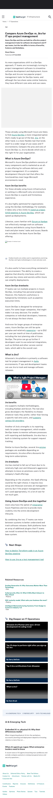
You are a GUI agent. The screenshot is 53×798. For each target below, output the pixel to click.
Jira (36, 138)
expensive (31, 330)
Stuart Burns (10, 52)
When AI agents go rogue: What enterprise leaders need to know (24, 748)
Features (12, 786)
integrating (37, 505)
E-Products (40, 784)
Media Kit (37, 776)
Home (4, 21)
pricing (42, 447)
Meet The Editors (32, 773)
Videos (5, 794)
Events (5, 786)
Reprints (15, 784)
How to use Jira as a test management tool (24, 559)
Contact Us (6, 776)
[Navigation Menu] (3, 17)
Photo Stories (21, 791)
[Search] (50, 17)
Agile (36, 361)
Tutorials (42, 791)
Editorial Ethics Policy (18, 773)
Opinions (12, 791)
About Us (6, 773)
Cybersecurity (28, 713)
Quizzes (30, 791)
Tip (6, 27)
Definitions (31, 784)
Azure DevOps (18, 135)
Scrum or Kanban (39, 221)
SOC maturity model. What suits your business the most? (26, 600)
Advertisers (16, 776)
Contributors (7, 784)
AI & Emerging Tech (13, 713)
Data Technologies (43, 713)
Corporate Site (7, 778)
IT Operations (13, 21)
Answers (23, 784)
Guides (5, 791)
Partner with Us (26, 776)
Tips (35, 791)
